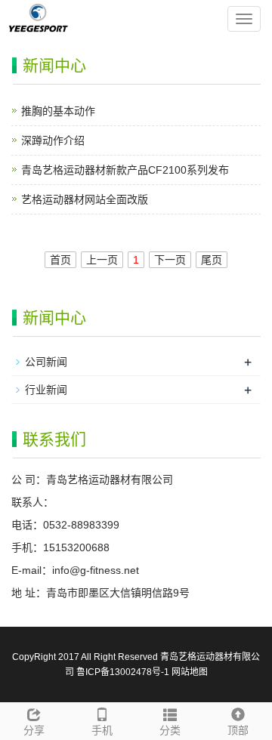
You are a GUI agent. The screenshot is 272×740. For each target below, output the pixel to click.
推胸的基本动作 (58, 111)
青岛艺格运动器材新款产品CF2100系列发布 (125, 170)
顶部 (238, 730)
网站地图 (190, 672)
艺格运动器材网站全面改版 (84, 199)
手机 (102, 730)
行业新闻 (46, 390)
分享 (34, 730)
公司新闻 (46, 362)
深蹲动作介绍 (53, 140)
